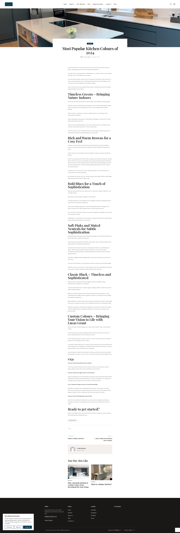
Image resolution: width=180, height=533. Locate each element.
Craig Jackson (81, 448)
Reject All (18, 527)
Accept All (27, 527)
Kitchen (90, 43)
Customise (9, 527)
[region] (18, 522)
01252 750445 (48, 520)
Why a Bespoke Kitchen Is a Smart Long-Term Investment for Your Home (78, 485)
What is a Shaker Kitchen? (101, 484)
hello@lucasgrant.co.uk (51, 516)
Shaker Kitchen (72, 420)
